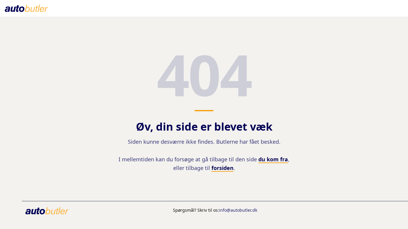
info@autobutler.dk (238, 210)
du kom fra (273, 159)
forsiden (222, 167)
